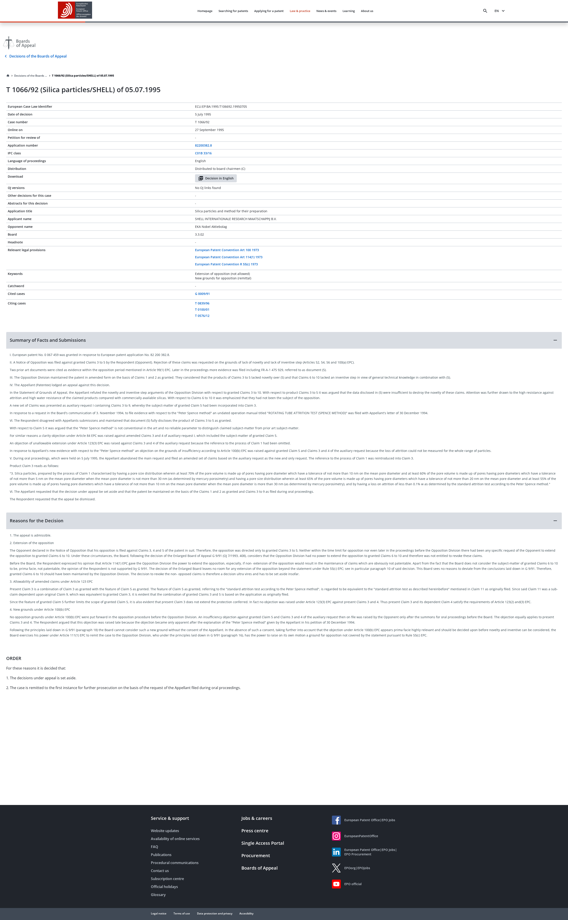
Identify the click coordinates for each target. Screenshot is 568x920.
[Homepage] (8, 75)
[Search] (485, 10)
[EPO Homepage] (75, 11)
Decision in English (219, 178)
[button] (284, 340)
